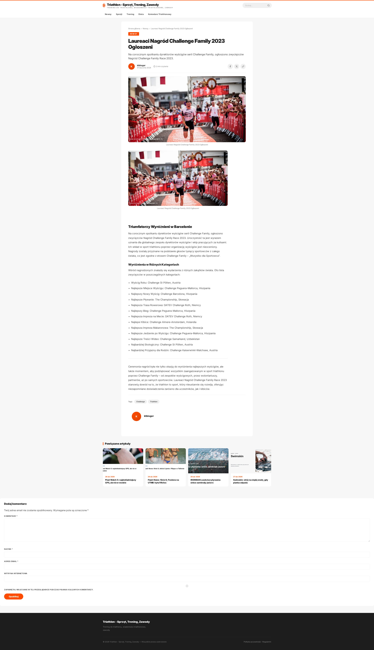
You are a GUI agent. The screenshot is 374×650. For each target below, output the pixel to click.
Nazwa (8, 549)
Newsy (108, 14)
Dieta (141, 14)
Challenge (140, 401)
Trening (130, 14)
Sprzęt (119, 14)
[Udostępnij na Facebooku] (230, 66)
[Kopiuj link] (243, 66)
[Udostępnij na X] (236, 66)
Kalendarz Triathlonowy (160, 14)
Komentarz (11, 516)
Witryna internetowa (15, 573)
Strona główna (134, 28)
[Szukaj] (268, 5)
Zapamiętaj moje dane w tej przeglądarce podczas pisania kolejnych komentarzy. (49, 590)
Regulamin (266, 642)
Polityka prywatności (252, 642)
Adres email (11, 561)
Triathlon (153, 401)
